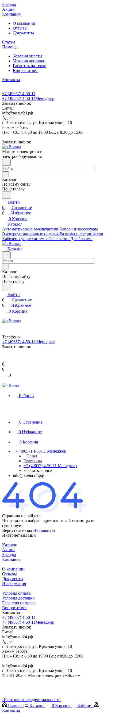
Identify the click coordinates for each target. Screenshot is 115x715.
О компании (24, 23)
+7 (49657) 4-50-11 (18, 93)
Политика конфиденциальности (31, 699)
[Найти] (6, 195)
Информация (14, 583)
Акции (8, 549)
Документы (23, 33)
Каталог (9, 545)
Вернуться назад (17, 530)
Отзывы (20, 28)
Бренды (9, 554)
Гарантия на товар (29, 65)
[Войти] (4, 358)
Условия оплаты (27, 56)
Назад (31, 456)
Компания (11, 559)
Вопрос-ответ (25, 70)
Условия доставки (29, 61)
